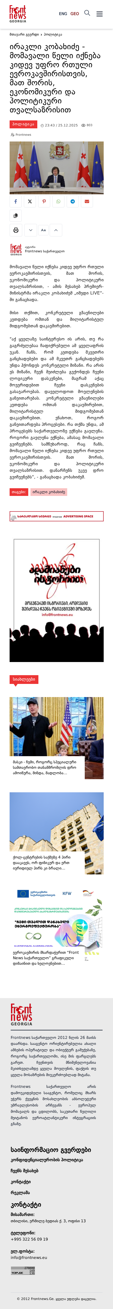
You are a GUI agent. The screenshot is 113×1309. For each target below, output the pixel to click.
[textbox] (57, 79)
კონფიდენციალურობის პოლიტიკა (47, 1160)
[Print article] (16, 230)
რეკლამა (20, 1193)
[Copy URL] (16, 216)
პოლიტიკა (23, 124)
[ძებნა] (87, 13)
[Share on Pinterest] (44, 201)
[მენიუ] (99, 14)
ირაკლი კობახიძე (49, 492)
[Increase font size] (56, 230)
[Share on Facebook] (16, 201)
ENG (63, 14)
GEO (74, 14)
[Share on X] (30, 201)
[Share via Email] (87, 201)
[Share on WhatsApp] (58, 201)
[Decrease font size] (30, 230)
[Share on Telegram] (73, 201)
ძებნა (98, 39)
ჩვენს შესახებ (24, 1171)
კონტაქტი (21, 1182)
